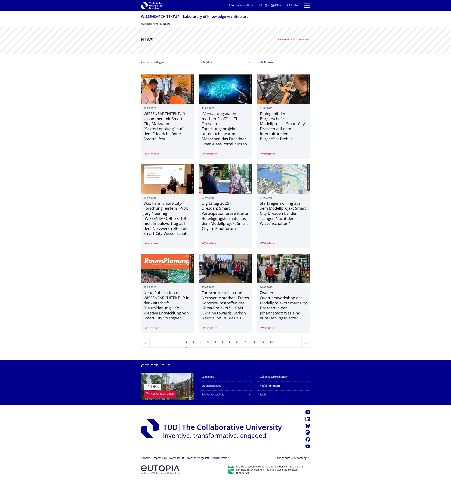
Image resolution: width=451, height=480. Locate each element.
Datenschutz (176, 458)
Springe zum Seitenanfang (291, 458)
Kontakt (145, 458)
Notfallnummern (270, 386)
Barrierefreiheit (221, 458)
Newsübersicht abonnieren (293, 39)
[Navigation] (307, 5)
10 (244, 342)
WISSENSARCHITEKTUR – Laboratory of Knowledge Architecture (195, 17)
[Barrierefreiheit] (267, 5)
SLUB (263, 395)
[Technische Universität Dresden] (151, 6)
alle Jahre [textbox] (206, 62)
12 (262, 342)
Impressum (160, 458)
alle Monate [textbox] (266, 62)
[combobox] (225, 62)
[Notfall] (260, 5)
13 (271, 342)
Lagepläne (208, 377)
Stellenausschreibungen (274, 377)
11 (253, 342)
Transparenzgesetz (198, 458)
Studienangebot (211, 386)
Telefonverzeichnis (213, 395)
